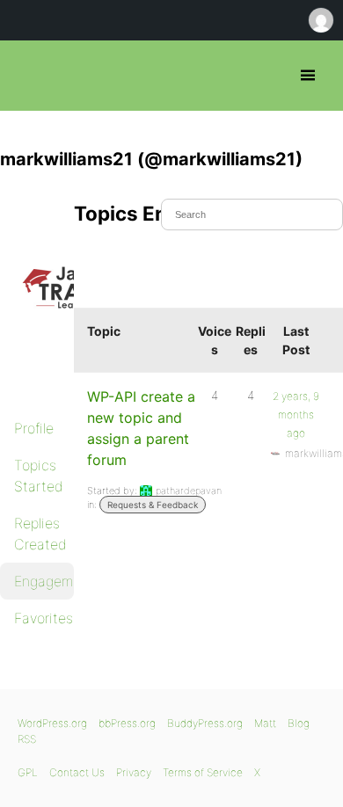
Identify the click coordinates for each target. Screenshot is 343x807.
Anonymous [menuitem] (320, 20)
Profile (34, 428)
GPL (28, 772)
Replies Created (40, 533)
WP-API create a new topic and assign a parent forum (141, 428)
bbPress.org (28, 75)
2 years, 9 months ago (296, 414)
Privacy (133, 772)
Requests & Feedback (152, 504)
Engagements (44, 581)
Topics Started (38, 475)
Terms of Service (203, 772)
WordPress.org (52, 723)
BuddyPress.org (205, 723)
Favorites (43, 618)
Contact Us (77, 772)
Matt (265, 723)
